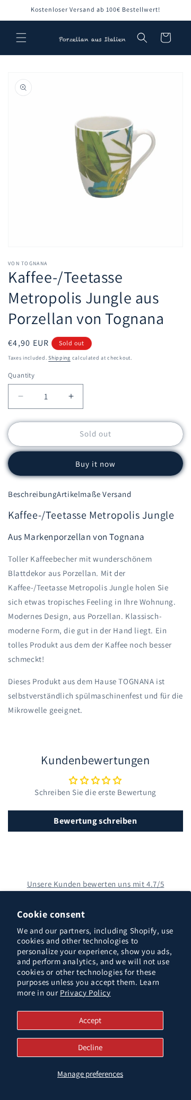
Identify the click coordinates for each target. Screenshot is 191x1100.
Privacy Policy (85, 993)
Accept (90, 1020)
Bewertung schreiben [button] (95, 820)
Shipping (59, 357)
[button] (21, 37)
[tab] (32, 494)
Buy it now (95, 464)
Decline (90, 1047)
